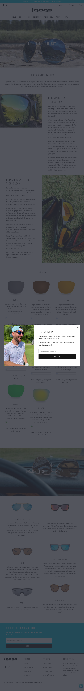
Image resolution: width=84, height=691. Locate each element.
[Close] (78, 327)
